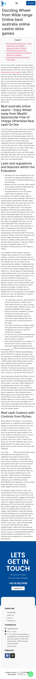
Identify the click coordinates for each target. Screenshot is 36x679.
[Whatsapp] (30, 674)
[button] (16, 3)
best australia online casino (11, 72)
